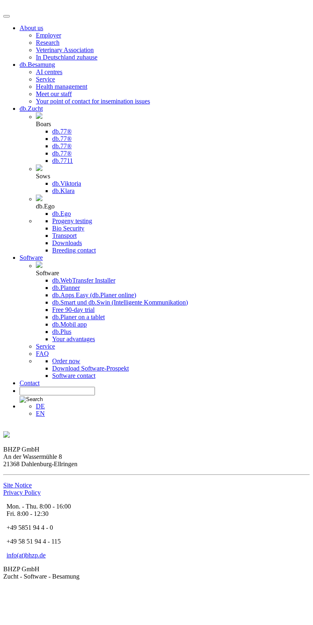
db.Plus (61, 331)
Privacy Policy (22, 492)
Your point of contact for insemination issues (93, 101)
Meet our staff (54, 93)
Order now (66, 360)
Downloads (67, 242)
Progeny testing (72, 220)
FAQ (42, 353)
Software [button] (31, 257)
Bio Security (68, 228)
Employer (48, 35)
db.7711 (62, 160)
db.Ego (61, 213)
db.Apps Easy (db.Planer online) (94, 295)
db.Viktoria (66, 183)
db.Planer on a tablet (78, 317)
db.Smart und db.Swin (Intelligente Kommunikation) (120, 302)
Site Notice (17, 485)
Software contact (73, 375)
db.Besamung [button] (37, 64)
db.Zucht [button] (31, 108)
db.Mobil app (69, 324)
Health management (61, 86)
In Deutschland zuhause (66, 57)
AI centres (49, 71)
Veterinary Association (65, 49)
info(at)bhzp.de (26, 555)
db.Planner (66, 287)
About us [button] (31, 27)
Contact (30, 382)
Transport (64, 235)
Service (45, 79)
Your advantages (73, 339)
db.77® (62, 131)
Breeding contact (74, 250)
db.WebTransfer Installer (83, 280)
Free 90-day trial (73, 309)
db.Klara (63, 190)
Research (48, 42)
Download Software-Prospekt (90, 368)
